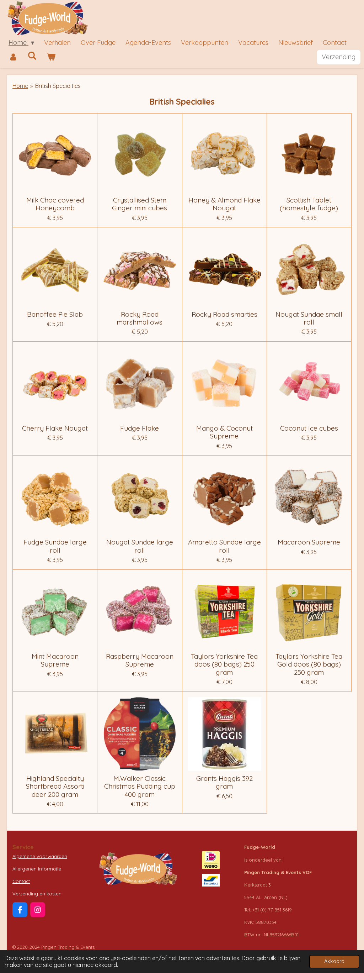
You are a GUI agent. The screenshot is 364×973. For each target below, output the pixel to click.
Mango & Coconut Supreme (224, 432)
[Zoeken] (31, 56)
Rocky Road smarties (224, 314)
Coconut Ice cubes (309, 428)
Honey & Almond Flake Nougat (224, 204)
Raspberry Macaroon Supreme (139, 660)
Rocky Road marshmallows (139, 318)
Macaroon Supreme (309, 542)
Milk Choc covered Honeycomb (55, 204)
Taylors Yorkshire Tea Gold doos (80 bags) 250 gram (308, 664)
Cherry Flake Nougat (55, 428)
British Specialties (58, 85)
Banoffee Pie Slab (55, 314)
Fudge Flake (139, 428)
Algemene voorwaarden (39, 856)
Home (20, 85)
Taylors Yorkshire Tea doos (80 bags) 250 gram (224, 664)
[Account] (13, 57)
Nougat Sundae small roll (308, 318)
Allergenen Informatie (36, 869)
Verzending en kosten (36, 893)
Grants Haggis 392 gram (224, 782)
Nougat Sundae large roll (139, 546)
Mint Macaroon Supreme (55, 660)
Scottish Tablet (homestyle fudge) (309, 204)
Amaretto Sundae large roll (224, 546)
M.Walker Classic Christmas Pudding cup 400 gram (139, 786)
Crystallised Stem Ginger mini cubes (139, 204)
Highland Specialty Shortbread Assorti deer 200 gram (55, 786)
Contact (21, 881)
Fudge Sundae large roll (55, 546)
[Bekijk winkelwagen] (50, 57)
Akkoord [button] (334, 961)
